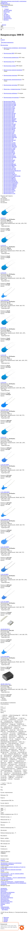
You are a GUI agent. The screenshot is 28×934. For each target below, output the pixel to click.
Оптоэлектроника (5, 896)
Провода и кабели (5, 903)
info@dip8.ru (5, 6)
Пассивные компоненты (7, 897)
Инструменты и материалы (7, 892)
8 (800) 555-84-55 (5, 908)
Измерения (3, 891)
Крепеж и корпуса (5, 895)
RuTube (5, 921)
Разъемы (3, 904)
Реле (2, 905)
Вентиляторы (4, 889)
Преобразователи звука (6, 901)
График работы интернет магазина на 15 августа (13, 867)
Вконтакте (6, 917)
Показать (3, 853)
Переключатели (5, 899)
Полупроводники (5, 900)
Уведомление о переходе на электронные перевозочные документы (11, 863)
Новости (3, 860)
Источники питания (6, 893)
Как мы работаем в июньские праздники (11, 869)
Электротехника (5, 907)
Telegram (6, 918)
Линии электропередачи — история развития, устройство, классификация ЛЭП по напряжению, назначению (13, 883)
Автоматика (4, 888)
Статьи (2, 871)
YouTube (6, 920)
